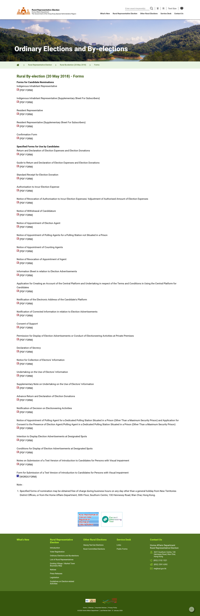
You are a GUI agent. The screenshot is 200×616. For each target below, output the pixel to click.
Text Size (172, 8)
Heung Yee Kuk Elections (93, 545)
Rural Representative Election (125, 13)
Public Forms (122, 549)
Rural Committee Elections (94, 549)
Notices (53, 570)
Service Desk (166, 13)
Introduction (55, 548)
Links (119, 545)
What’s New (105, 13)
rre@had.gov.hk (160, 568)
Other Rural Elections (149, 13)
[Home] (19, 65)
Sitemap (91, 607)
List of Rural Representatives (61, 559)
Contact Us (178, 13)
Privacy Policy (112, 607)
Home (85, 607)
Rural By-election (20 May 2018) (73, 65)
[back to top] (191, 609)
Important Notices (101, 607)
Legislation (54, 577)
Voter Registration (57, 552)
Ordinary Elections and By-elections (64, 556)
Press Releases (56, 573)
